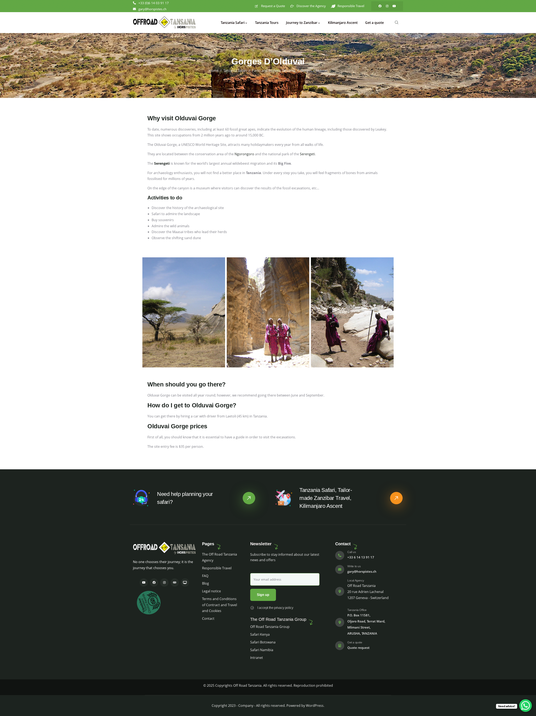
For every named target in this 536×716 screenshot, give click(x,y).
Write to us (354, 566)
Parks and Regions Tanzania (273, 70)
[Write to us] (339, 569)
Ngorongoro (244, 154)
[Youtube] (394, 6)
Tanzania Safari (235, 70)
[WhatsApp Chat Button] (525, 705)
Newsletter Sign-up (265, 570)
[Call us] (339, 555)
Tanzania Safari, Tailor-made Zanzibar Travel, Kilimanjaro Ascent (325, 498)
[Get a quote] (339, 645)
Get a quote (354, 642)
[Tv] (185, 582)
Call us (351, 552)
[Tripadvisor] (175, 582)
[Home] (164, 22)
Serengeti (307, 154)
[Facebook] (380, 6)
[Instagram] (387, 6)
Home (213, 70)
